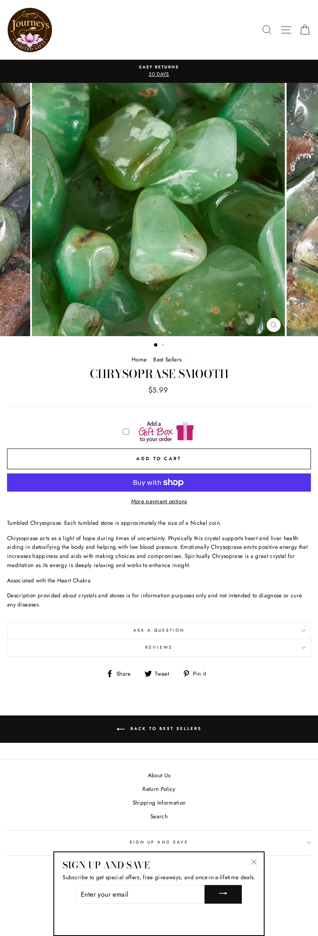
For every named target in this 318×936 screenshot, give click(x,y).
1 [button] (156, 345)
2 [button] (163, 346)
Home (139, 359)
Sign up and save (159, 842)
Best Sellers (167, 359)
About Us (159, 775)
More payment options (159, 501)
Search (159, 816)
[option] (159, 71)
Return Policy (158, 789)
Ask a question (159, 630)
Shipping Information (159, 802)
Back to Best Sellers (165, 729)
